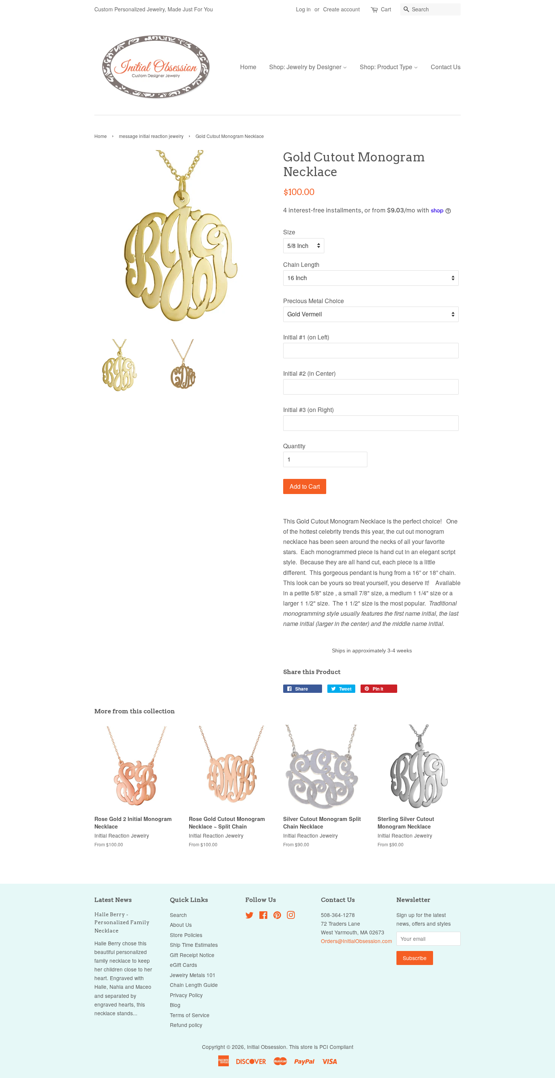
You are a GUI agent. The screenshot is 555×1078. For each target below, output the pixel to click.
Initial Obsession (266, 1046)
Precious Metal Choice (313, 300)
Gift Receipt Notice (192, 955)
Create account (341, 9)
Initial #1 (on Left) (306, 337)
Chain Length (301, 264)
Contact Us (446, 66)
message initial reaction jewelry (151, 136)
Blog (175, 1004)
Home (248, 66)
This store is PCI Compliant (321, 1046)
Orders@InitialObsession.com (356, 941)
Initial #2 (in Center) (309, 373)
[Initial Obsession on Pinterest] (277, 916)
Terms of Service (190, 1015)
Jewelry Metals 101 (193, 975)
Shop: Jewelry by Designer (306, 66)
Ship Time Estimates (194, 944)
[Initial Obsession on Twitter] (249, 916)
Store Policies (186, 935)
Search (178, 914)
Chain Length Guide (194, 984)
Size (289, 232)
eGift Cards (183, 964)
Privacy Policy (186, 995)
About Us (181, 924)
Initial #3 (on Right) (308, 409)
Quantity (294, 445)
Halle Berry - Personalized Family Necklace (122, 922)
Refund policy (186, 1024)
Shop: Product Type (387, 66)
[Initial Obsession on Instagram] (291, 916)
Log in (303, 9)
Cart (386, 9)
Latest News (113, 899)
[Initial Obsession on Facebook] (263, 916)
